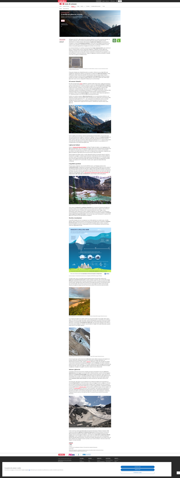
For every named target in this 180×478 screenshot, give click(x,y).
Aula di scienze (71, 4)
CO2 (86, 450)
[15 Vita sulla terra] (119, 40)
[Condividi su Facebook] (71, 444)
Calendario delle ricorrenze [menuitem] (95, 6)
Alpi (72, 450)
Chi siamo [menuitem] (87, 6)
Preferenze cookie (138, 472)
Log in (120, 1)
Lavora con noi (116, 460)
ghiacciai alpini (93, 450)
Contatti (115, 461)
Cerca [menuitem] (104, 6)
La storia (81, 460)
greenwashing (77, 388)
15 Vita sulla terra (86, 447)
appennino (75, 450)
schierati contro (82, 386)
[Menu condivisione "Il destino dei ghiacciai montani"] (61, 26)
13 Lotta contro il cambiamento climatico (76, 447)
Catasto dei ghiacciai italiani (79, 147)
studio (81, 83)
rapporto (88, 361)
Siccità (86, 451)
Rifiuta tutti (137, 469)
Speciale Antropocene (93, 447)
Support (103, 1)
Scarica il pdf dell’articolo (61, 42)
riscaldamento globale (73, 451)
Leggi (63, 20)
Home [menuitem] (60, 6)
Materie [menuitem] (72, 6)
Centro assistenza (108, 461)
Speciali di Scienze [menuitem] (66, 6)
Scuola (89, 461)
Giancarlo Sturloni (65, 24)
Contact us (107, 1)
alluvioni (70, 450)
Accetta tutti (138, 466)
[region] (86, 469)
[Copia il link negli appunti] (69, 444)
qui (29, 470)
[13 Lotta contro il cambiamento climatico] (114, 40)
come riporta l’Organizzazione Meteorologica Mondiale (96, 172)
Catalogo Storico (82, 461)
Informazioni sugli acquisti (109, 460)
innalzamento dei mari (99, 450)
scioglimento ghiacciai (80, 451)
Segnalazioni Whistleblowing (100, 461)
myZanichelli (99, 1)
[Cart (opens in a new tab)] (116, 1)
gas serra (88, 450)
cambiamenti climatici (81, 450)
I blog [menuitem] (78, 6)
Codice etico (98, 460)
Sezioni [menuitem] (82, 6)
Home (89, 460)
